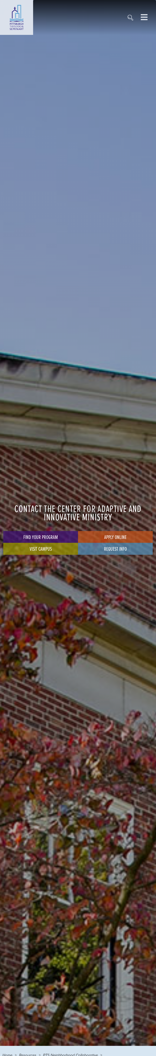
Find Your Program (40, 537)
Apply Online (115, 537)
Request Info (115, 548)
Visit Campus (41, 548)
